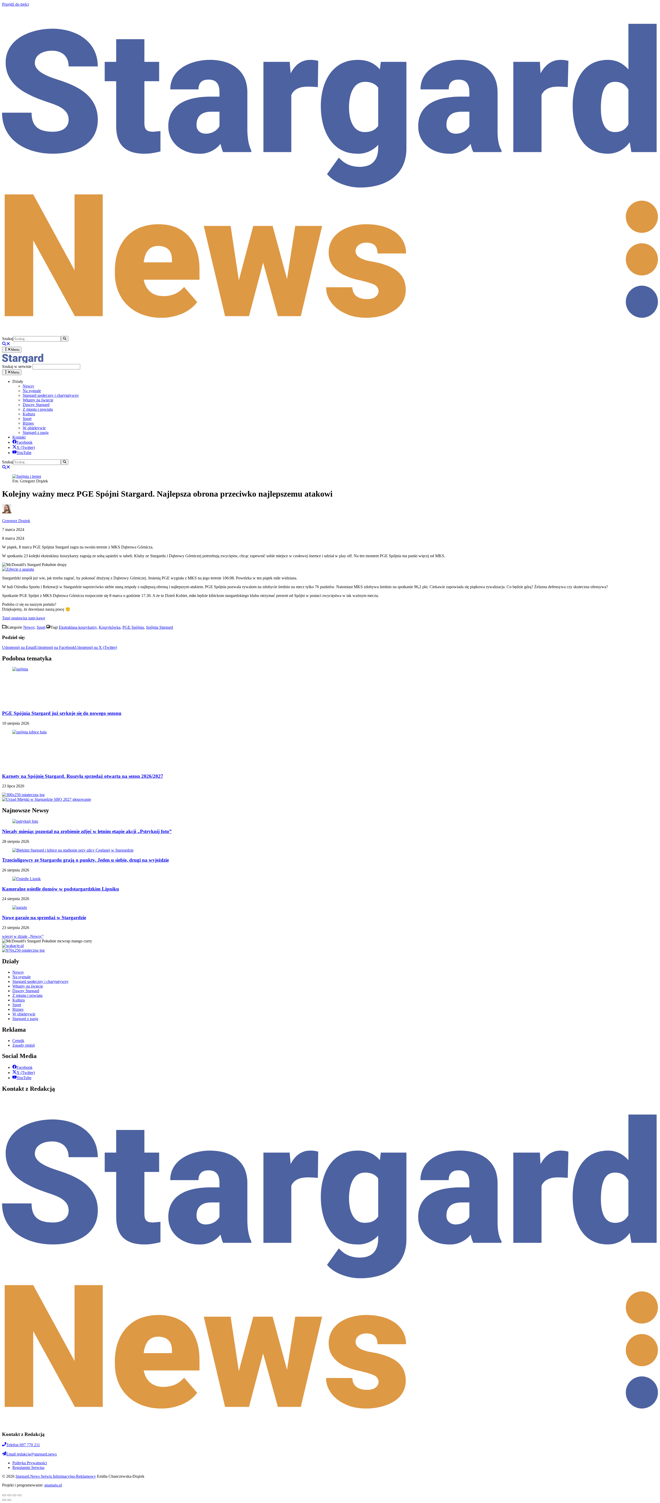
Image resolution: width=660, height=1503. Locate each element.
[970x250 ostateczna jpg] (23, 950)
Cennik (18, 1040)
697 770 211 (23, 1445)
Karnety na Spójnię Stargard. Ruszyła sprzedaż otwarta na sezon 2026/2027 (82, 776)
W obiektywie (34, 428)
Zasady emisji (23, 1045)
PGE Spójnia (133, 627)
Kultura (29, 414)
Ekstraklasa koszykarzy (78, 627)
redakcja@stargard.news (31, 1454)
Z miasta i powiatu (38, 409)
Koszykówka (109, 627)
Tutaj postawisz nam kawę (23, 618)
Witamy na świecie (38, 400)
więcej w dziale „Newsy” (23, 936)
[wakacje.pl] (13, 945)
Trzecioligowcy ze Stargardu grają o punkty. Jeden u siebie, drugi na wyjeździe (85, 860)
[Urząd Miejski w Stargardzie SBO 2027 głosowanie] (46, 799)
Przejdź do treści (15, 4)
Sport (27, 418)
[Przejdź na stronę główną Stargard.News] (330, 333)
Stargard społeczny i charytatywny (51, 395)
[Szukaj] (64, 339)
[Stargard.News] (22, 361)
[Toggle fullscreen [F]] (14, 1495)
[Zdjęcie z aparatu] (18, 569)
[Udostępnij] (9, 1495)
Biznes (28, 423)
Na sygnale (32, 391)
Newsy (28, 386)
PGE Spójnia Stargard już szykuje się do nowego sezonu (61, 713)
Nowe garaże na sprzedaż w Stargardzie (44, 917)
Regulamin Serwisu (28, 1467)
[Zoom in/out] (20, 1495)
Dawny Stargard (36, 404)
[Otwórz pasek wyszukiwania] (6, 344)
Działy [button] (17, 381)
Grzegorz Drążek (16, 521)
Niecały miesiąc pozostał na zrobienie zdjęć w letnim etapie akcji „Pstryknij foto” (87, 831)
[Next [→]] (9, 1500)
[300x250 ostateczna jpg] (23, 795)
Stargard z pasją (35, 432)
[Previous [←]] (4, 1500)
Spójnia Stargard (159, 627)
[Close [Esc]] (4, 1495)
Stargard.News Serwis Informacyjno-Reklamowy (55, 1476)
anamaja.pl (53, 1485)
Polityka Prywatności (29, 1463)
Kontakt (19, 437)
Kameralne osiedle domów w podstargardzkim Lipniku (60, 889)
